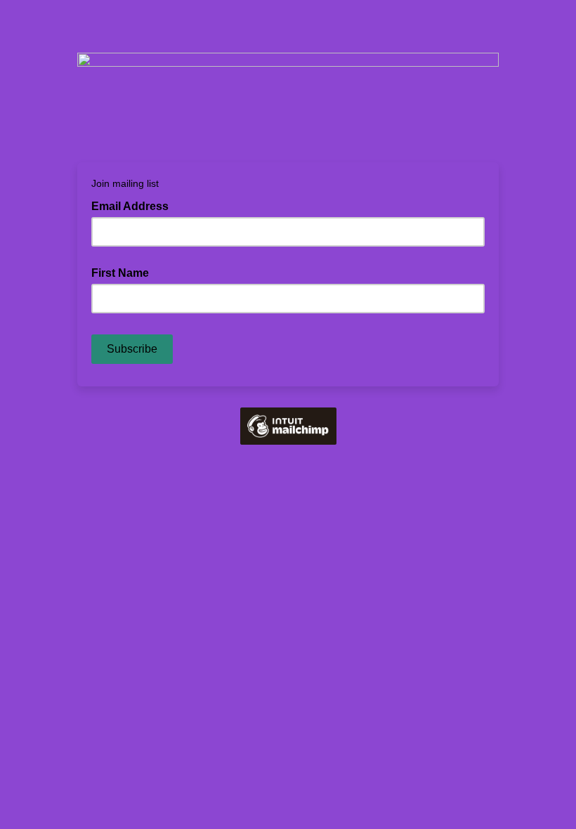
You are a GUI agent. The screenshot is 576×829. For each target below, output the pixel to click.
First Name (120, 273)
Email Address (134, 205)
